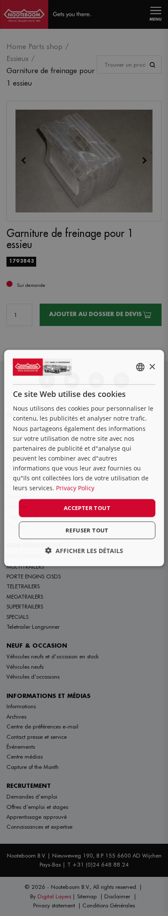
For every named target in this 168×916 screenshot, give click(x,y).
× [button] (152, 366)
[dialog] (84, 458)
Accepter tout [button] (87, 508)
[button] (84, 550)
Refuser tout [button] (87, 530)
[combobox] (140, 367)
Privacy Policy (75, 488)
